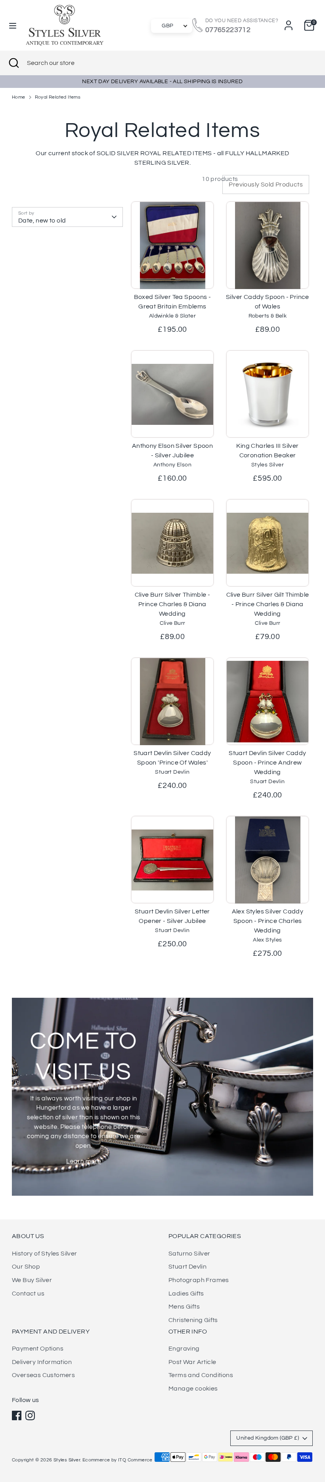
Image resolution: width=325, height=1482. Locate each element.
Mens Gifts (184, 1306)
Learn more (83, 1161)
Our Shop (26, 1266)
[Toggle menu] (13, 25)
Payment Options (37, 1348)
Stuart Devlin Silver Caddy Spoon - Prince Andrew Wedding (267, 762)
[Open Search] (13, 63)
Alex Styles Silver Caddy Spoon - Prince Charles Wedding (268, 921)
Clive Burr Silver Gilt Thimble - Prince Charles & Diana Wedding (267, 604)
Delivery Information (42, 1362)
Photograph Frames (198, 1280)
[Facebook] (16, 1415)
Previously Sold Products (266, 184)
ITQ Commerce (135, 1460)
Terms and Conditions (200, 1375)
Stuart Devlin (187, 1266)
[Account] (288, 22)
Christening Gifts (193, 1320)
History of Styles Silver (44, 1253)
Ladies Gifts (186, 1293)
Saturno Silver (189, 1253)
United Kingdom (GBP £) (267, 1438)
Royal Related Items (58, 97)
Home (18, 97)
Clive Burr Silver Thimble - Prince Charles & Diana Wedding (172, 604)
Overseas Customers (43, 1375)
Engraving (184, 1348)
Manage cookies (193, 1388)
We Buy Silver (32, 1280)
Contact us (28, 1293)
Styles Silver (67, 1460)
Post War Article (192, 1362)
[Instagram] (30, 1415)
